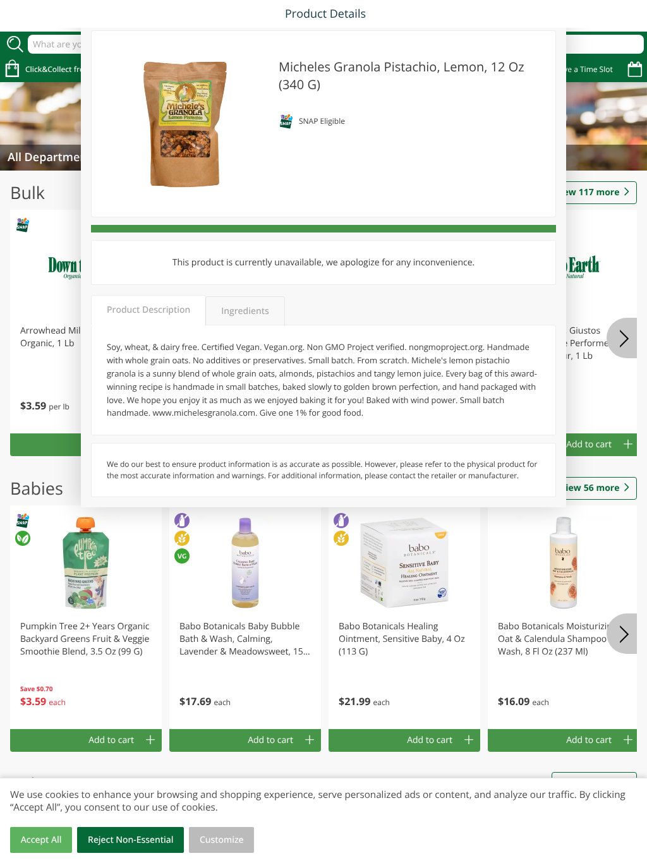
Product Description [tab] (148, 310)
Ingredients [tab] (245, 311)
